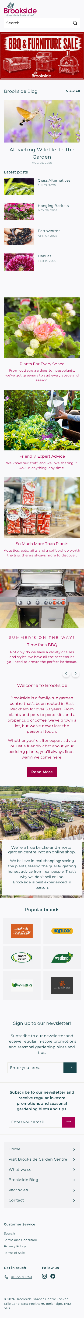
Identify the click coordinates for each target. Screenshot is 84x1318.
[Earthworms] (19, 236)
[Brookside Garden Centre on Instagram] (44, 1276)
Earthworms (49, 231)
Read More (42, 772)
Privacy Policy (15, 1246)
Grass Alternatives (54, 180)
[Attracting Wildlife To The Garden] (42, 121)
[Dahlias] (19, 261)
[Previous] (66, 673)
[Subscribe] (70, 1067)
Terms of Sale (14, 1253)
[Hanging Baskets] (19, 211)
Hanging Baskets (53, 205)
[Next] (75, 673)
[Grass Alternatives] (19, 186)
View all (73, 91)
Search (9, 1233)
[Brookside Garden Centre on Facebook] (52, 1276)
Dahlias (44, 256)
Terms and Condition (20, 1240)
